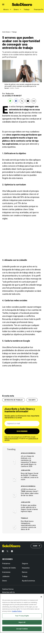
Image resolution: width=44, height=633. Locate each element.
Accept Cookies (22, 629)
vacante (32, 400)
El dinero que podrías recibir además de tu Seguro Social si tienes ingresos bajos (29, 508)
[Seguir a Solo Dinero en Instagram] (12, 551)
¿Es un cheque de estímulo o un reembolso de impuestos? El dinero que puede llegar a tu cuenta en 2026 (28, 461)
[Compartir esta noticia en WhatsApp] (10, 101)
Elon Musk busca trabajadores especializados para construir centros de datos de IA (28, 525)
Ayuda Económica (28, 453)
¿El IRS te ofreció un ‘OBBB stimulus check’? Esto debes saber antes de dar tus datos (29, 492)
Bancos (24, 572)
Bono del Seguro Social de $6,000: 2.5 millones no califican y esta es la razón (29, 476)
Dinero (16, 9)
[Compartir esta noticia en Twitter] (22, 101)
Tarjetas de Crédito (9, 568)
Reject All (22, 622)
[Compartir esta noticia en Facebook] (16, 101)
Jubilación (25, 470)
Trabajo (26, 9)
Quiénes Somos (8, 589)
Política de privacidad (11, 438)
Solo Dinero (6, 32)
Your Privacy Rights (22, 616)
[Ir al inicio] (11, 546)
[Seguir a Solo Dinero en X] (7, 551)
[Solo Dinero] (22, 4)
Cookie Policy (17, 611)
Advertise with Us (8, 592)
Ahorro (6, 9)
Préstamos (6, 563)
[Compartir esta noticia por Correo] (27, 101)
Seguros (25, 563)
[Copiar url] (33, 101)
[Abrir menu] (3, 4)
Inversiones (6, 572)
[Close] (41, 596)
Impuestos (26, 568)
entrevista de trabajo (13, 400)
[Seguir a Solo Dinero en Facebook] (3, 551)
